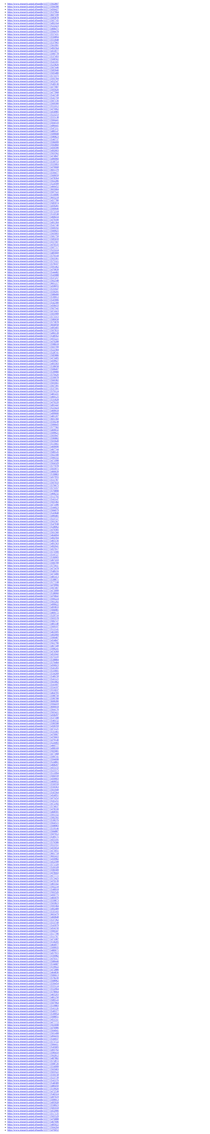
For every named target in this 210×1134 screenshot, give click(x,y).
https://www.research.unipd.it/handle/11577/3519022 (33, 966)
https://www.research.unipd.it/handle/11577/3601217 (33, 283)
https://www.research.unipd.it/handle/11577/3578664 (33, 991)
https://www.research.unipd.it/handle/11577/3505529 (33, 1116)
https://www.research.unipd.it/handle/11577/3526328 (33, 867)
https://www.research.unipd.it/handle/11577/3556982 (33, 955)
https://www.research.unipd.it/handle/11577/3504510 (33, 122)
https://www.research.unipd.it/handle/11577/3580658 (33, 319)
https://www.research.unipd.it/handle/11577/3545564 (33, 792)
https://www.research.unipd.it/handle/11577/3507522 (33, 192)
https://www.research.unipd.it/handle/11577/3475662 (33, 109)
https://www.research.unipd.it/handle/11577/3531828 (33, 399)
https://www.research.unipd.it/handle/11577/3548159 (33, 676)
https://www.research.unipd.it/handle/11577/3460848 (33, 917)
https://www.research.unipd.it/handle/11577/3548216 (33, 571)
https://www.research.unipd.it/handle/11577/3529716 (33, 615)
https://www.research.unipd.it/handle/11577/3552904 (33, 989)
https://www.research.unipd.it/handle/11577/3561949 (33, 789)
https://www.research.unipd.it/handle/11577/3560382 (33, 380)
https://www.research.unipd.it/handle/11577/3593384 (33, 906)
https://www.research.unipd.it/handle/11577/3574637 (33, 806)
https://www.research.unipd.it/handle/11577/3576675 (33, 485)
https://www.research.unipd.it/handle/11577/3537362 (33, 919)
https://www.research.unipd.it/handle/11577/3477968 (33, 92)
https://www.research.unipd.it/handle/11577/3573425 (33, 878)
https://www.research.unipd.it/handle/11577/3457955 (33, 477)
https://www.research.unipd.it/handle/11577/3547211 (33, 128)
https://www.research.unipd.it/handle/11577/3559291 (33, 291)
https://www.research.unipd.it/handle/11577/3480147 (33, 131)
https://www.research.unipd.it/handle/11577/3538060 (33, 593)
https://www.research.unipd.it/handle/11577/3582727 (33, 621)
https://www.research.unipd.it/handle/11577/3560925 (33, 230)
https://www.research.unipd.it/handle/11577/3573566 (33, 551)
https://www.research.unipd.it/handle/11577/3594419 (33, 704)
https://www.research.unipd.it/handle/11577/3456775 (33, 895)
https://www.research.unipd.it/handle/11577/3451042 (33, 654)
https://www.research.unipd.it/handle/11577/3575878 (33, 322)
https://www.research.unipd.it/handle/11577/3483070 (33, 897)
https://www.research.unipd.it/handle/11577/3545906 (33, 300)
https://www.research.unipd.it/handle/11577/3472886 (33, 969)
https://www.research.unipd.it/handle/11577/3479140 (33, 740)
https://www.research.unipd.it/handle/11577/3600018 (33, 706)
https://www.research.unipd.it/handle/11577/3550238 (33, 421)
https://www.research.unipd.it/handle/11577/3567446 (33, 67)
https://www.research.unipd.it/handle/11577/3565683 (33, 1069)
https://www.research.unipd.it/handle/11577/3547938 (33, 524)
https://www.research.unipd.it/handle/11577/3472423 (33, 311)
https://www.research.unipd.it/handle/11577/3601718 (33, 853)
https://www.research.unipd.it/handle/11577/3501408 (33, 1033)
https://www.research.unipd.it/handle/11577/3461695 (33, 632)
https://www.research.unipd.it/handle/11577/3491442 (33, 405)
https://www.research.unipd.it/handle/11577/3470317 (33, 958)
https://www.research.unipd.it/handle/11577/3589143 (33, 1000)
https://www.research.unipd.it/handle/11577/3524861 (33, 762)
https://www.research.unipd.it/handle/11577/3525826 (33, 64)
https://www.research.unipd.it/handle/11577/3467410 (33, 560)
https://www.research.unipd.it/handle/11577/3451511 (33, 1019)
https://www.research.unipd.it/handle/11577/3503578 (33, 618)
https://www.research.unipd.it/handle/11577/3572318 (33, 211)
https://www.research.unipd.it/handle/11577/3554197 (33, 687)
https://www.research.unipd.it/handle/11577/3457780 (33, 200)
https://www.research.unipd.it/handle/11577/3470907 (33, 734)
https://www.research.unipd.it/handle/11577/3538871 (33, 579)
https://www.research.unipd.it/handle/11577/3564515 (33, 823)
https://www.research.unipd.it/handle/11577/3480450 (33, 1085)
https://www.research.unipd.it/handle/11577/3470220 (33, 402)
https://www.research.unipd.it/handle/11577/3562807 (33, 3)
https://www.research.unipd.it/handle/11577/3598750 (33, 695)
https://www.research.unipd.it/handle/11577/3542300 (33, 302)
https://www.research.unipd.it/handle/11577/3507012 (33, 834)
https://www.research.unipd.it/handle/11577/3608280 (33, 701)
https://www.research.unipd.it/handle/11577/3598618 (33, 344)
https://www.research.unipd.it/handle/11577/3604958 (33, 324)
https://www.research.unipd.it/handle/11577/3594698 (33, 759)
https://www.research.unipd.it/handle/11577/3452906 (33, 1110)
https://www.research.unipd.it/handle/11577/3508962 (33, 980)
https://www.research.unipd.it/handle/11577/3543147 (33, 499)
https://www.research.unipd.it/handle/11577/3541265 (33, 668)
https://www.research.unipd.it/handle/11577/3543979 (33, 925)
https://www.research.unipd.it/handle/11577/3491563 (33, 543)
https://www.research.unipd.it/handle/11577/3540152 (33, 720)
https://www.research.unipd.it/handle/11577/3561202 (33, 601)
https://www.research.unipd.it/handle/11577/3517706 (33, 933)
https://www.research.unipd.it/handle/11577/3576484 (33, 662)
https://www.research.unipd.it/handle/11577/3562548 (33, 280)
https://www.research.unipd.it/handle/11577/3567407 (33, 587)
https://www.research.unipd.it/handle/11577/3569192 (33, 228)
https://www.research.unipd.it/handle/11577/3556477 (33, 172)
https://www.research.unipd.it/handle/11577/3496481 (33, 515)
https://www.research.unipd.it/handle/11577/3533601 (33, 670)
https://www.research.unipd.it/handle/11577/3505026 (33, 89)
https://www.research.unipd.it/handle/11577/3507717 (33, 247)
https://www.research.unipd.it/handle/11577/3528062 (33, 526)
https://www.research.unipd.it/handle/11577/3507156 (33, 100)
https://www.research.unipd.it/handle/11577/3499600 (33, 413)
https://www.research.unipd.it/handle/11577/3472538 (33, 1091)
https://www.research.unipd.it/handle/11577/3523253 (33, 114)
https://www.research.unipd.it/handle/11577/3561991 (33, 45)
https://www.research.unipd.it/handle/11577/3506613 (33, 975)
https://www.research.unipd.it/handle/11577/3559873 (33, 900)
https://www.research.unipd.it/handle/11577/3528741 (33, 352)
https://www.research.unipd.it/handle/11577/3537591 (33, 388)
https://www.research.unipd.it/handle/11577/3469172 (33, 612)
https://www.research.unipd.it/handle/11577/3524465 (33, 742)
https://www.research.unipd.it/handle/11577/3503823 (33, 903)
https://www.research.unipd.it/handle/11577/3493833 (33, 607)
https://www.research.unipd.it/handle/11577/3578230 (33, 978)
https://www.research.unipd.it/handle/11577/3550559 (33, 784)
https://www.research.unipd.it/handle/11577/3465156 (33, 540)
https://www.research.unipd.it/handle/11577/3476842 (33, 596)
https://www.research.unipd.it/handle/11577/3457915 (33, 953)
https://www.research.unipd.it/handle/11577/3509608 (33, 134)
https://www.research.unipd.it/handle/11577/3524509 (33, 183)
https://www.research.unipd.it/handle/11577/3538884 (33, 659)
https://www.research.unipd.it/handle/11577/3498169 (33, 748)
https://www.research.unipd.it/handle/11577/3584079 (33, 510)
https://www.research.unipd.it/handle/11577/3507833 (33, 330)
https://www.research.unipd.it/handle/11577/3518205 (33, 942)
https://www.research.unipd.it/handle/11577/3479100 (33, 219)
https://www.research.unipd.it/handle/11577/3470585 (33, 529)
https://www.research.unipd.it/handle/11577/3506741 (33, 756)
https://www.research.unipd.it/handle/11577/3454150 (33, 928)
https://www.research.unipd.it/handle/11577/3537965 (33, 42)
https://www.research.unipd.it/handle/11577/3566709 (33, 562)
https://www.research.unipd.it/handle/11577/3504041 (33, 1030)
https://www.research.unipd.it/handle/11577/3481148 (33, 623)
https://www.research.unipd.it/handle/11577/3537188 (33, 717)
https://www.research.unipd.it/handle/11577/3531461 (33, 731)
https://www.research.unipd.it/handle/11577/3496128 (33, 333)
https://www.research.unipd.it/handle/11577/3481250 (33, 997)
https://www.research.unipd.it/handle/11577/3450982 (33, 859)
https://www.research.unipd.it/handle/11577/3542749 (33, 95)
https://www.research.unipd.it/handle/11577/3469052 (33, 781)
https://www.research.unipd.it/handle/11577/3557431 (33, 34)
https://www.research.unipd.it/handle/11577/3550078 (33, 377)
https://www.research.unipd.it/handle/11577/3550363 (33, 787)
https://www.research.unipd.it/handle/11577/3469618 (33, 410)
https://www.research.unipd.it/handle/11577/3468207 (33, 764)
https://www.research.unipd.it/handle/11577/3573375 (33, 75)
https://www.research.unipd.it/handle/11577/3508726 (33, 1063)
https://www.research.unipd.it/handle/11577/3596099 (33, 142)
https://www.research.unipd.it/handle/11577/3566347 (33, 931)
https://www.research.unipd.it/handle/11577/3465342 (33, 883)
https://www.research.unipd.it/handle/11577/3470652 (33, 1130)
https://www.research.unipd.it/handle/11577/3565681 (33, 751)
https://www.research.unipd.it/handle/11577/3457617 (33, 549)
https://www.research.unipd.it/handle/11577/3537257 (33, 277)
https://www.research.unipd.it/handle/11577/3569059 (33, 175)
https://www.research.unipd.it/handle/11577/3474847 (33, 156)
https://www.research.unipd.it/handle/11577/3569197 (33, 626)
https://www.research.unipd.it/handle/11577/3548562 (33, 336)
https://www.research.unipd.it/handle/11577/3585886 (33, 355)
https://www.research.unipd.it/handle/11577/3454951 (33, 795)
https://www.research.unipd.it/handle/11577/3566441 (33, 120)
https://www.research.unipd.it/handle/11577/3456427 (33, 9)
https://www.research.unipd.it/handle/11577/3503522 (33, 1072)
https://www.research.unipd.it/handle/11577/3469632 (33, 430)
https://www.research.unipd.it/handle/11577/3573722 (33, 1041)
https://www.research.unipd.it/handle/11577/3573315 (33, 316)
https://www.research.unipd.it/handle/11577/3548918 (33, 889)
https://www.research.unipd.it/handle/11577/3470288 (33, 341)
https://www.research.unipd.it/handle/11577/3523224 (33, 250)
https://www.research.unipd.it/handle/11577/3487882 (33, 1058)
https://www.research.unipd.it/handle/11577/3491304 (33, 222)
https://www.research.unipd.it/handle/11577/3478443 (33, 872)
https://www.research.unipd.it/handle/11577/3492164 (33, 23)
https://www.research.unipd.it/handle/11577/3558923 (33, 1105)
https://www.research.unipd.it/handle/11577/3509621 (33, 432)
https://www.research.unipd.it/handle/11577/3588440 (33, 961)
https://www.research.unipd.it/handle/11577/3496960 (33, 158)
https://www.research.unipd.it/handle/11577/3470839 (33, 269)
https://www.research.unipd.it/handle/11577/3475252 (33, 798)
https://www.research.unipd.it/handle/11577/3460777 (33, 745)
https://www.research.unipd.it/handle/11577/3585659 (33, 239)
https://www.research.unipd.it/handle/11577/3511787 (33, 479)
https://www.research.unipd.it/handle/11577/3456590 (33, 147)
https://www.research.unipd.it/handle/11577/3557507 (33, 241)
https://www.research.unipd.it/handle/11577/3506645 (33, 424)
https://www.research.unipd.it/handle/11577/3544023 (33, 507)
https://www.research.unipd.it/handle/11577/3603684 (33, 189)
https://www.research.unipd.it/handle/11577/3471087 (33, 939)
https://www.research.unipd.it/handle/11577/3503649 (33, 441)
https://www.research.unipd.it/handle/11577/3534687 (33, 964)
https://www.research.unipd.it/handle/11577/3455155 (33, 767)
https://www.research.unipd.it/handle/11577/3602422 (33, 856)
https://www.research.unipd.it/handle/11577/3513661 (33, 443)
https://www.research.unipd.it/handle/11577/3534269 (33, 673)
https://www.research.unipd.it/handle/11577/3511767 (33, 936)
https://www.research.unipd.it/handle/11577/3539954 (33, 1014)
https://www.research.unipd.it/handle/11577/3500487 (33, 637)
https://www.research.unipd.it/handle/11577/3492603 (33, 150)
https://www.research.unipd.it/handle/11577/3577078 (33, 466)
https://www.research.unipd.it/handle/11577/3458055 (33, 286)
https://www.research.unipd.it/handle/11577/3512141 (33, 629)
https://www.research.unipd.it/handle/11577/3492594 (33, 538)
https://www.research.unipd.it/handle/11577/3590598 (33, 723)
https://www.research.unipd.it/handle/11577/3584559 (33, 776)
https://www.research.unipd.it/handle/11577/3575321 (33, 261)
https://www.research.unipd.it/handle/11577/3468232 (33, 493)
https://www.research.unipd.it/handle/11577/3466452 (33, 186)
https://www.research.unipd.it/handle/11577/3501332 (33, 814)
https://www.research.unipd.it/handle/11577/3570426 (33, 374)
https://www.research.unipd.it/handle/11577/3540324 (33, 1094)
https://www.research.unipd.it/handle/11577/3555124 (33, 986)
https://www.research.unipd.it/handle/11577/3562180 (33, 455)
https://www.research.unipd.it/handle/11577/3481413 (33, 576)
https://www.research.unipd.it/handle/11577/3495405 (33, 327)
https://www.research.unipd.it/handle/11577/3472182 (33, 803)
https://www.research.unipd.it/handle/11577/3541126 (33, 1008)
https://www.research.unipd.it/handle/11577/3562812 (33, 1055)
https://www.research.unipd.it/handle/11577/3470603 (33, 737)
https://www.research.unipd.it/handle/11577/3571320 (33, 864)
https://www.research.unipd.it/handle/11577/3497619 (33, 1097)
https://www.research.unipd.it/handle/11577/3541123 (33, 679)
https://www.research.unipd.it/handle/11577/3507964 (33, 1002)
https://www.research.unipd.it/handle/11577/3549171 (33, 836)
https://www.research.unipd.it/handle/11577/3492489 (33, 908)
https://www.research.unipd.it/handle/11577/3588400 (33, 294)
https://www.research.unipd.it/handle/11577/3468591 (33, 812)
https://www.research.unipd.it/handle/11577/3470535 (33, 244)
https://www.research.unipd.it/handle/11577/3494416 (33, 1036)
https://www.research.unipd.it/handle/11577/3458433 (33, 305)
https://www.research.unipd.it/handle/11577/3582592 (33, 817)
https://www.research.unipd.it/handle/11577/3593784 (33, 78)
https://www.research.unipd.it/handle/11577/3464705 (33, 693)
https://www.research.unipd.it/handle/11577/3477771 (33, 875)
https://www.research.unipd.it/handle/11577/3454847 (33, 640)
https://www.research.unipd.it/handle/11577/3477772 (33, 1022)
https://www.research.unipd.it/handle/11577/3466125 (33, 396)
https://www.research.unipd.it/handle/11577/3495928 (33, 1102)
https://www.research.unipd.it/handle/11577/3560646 (33, 208)
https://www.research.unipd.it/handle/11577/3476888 (33, 1119)
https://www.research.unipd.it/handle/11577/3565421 (33, 712)
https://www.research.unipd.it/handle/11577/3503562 (33, 153)
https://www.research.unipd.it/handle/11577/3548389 (33, 1083)
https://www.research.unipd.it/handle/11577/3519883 (33, 1005)
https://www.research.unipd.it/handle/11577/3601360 (33, 419)
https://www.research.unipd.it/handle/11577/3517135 (33, 1113)
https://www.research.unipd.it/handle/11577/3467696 (33, 1121)
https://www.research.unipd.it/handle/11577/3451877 (33, 51)
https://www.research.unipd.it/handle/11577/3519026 (33, 1088)
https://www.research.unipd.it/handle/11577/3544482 (33, 272)
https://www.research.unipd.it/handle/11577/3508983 (33, 825)
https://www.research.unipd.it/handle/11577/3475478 (33, 568)
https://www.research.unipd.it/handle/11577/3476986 (33, 1027)
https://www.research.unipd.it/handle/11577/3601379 (33, 170)
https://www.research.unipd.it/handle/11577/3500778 (33, 53)
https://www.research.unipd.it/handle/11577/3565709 (33, 347)
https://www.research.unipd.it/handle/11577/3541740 (33, 225)
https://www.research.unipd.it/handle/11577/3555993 (33, 164)
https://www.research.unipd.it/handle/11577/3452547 (33, 81)
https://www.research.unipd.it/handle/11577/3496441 (33, 125)
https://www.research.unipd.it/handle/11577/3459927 (33, 360)
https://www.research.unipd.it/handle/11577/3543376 (33, 1080)
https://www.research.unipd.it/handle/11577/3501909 (33, 313)
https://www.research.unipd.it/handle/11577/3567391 (33, 385)
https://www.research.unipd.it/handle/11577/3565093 (33, 233)
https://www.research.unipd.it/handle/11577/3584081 (33, 610)
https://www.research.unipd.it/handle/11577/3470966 (33, 585)
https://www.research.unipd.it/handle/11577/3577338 (33, 582)
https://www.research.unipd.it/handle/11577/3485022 (33, 1124)
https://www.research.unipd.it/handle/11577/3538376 (33, 820)
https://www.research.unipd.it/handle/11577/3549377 (33, 1011)
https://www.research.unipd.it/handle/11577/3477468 (33, 753)
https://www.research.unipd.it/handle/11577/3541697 (33, 684)
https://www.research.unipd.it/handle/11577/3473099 (33, 590)
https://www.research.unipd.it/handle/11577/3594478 (33, 31)
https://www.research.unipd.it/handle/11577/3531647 (33, 288)
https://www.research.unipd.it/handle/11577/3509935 (33, 947)
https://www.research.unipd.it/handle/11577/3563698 (33, 1025)
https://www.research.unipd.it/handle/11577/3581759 (33, 236)
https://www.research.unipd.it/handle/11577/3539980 (33, 372)
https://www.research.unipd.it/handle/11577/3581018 (33, 1108)
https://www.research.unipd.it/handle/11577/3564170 (33, 709)
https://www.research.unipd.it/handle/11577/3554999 (33, 1066)
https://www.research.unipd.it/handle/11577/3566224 (33, 598)
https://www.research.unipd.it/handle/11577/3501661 (33, 383)
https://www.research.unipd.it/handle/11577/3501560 (33, 532)
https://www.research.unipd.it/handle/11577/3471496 (33, 504)
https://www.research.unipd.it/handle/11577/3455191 (33, 839)
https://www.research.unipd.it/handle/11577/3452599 (33, 861)
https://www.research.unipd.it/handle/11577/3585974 (33, 203)
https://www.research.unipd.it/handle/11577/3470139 (33, 881)
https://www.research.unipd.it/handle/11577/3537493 (33, 56)
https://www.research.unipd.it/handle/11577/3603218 (33, 197)
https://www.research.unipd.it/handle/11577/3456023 (33, 665)
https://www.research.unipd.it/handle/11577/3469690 (33, 446)
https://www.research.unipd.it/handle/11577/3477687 (33, 86)
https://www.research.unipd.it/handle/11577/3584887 (33, 831)
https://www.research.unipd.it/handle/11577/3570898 (33, 491)
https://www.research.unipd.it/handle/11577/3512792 (33, 496)
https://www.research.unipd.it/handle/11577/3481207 (33, 416)
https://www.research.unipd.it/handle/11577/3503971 (33, 468)
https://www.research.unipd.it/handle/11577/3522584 (33, 349)
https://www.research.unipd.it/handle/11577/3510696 (33, 194)
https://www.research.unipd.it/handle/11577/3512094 (33, 773)
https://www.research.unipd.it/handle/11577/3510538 (33, 214)
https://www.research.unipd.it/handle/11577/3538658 (33, 366)
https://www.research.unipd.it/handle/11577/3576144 (33, 255)
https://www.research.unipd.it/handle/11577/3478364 (33, 178)
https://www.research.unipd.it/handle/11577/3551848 (33, 39)
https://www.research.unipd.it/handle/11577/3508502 (33, 59)
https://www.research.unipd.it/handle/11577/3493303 (33, 363)
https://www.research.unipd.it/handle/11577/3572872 (33, 1061)
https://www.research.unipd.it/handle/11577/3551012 (33, 106)
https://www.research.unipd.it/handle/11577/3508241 (33, 648)
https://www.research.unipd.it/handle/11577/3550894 (33, 37)
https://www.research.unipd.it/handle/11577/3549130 (33, 84)
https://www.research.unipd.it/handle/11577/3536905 (33, 557)
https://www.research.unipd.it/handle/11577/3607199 (33, 15)
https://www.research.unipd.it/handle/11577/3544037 (33, 1038)
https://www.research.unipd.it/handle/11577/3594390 (33, 6)
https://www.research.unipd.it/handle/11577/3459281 (33, 205)
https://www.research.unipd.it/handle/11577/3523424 (33, 407)
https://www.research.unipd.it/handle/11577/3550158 (33, 1074)
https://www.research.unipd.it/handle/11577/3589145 (33, 452)
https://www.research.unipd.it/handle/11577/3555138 (33, 117)
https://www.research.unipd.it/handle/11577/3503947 (33, 435)
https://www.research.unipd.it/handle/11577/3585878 (33, 17)
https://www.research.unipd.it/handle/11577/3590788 (33, 698)
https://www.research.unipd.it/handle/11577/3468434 (33, 217)
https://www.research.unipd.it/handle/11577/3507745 (33, 20)
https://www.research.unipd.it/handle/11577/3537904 (33, 12)
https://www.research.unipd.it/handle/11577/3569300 (33, 103)
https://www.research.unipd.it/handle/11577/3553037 (33, 690)
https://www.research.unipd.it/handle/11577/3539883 (33, 474)
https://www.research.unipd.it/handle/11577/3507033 (33, 482)
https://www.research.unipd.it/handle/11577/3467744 (33, 449)
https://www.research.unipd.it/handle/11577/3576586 (33, 842)
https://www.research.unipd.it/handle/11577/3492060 (33, 634)
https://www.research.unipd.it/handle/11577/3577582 (33, 427)
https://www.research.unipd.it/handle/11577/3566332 (33, 457)
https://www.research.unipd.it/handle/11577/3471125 (33, 729)
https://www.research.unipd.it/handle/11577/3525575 (33, 770)
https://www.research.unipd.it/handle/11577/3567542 (33, 308)
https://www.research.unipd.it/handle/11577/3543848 (33, 513)
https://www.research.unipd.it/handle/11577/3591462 (33, 266)
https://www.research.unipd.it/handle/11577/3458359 (33, 726)
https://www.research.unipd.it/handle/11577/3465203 (33, 994)
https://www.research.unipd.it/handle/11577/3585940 (33, 70)
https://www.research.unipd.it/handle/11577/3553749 (33, 922)
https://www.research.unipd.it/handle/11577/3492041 (33, 546)
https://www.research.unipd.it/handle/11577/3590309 (33, 870)
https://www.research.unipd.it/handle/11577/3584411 (33, 1044)
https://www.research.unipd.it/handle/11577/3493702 (33, 1050)
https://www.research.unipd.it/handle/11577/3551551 (33, 845)
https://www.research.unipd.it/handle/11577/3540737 (33, 139)
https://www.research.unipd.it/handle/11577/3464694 (33, 535)
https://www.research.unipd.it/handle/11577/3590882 (33, 438)
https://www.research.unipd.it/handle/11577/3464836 (33, 972)
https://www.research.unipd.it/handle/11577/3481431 (33, 394)
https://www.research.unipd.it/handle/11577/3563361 (33, 258)
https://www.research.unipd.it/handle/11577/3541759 (33, 98)
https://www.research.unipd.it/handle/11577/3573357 (33, 488)
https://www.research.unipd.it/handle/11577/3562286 (33, 181)
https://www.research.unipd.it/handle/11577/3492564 (33, 48)
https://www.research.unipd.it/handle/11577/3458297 (33, 715)
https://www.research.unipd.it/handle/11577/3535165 (33, 911)
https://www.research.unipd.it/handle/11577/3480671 (33, 950)
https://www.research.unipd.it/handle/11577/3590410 (33, 1052)
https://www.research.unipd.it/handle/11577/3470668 (33, 167)
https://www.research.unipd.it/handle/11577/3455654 (33, 848)
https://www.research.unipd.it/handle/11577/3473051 (33, 850)
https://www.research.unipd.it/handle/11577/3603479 (33, 914)
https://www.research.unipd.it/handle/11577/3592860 (33, 145)
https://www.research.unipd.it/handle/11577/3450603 (33, 778)
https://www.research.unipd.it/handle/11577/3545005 (33, 1047)
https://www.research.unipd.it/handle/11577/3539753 (33, 161)
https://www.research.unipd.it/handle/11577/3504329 (33, 463)
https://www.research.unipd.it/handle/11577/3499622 (33, 604)
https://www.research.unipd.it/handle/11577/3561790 (33, 643)
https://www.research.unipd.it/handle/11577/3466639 (33, 471)
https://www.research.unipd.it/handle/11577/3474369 (33, 651)
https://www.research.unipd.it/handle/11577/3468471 (33, 28)
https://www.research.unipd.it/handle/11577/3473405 (33, 358)
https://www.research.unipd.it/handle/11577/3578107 (33, 264)
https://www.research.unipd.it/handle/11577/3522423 (33, 26)
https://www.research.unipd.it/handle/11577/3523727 (33, 518)
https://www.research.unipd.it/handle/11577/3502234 (33, 886)
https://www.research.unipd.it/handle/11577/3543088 (33, 275)
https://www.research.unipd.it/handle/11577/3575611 (33, 565)
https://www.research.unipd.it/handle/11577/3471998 (33, 460)
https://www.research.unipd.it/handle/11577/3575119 (33, 657)
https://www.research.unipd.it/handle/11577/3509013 (33, 1099)
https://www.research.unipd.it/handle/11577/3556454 (33, 983)
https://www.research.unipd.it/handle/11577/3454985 (33, 111)
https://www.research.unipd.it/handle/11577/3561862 (33, 681)
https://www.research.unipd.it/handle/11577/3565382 (33, 502)
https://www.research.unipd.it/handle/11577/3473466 (33, 574)
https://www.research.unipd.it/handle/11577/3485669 (33, 253)
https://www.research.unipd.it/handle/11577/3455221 (33, 338)
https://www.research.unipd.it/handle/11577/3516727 (33, 554)
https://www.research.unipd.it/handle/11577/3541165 (33, 62)
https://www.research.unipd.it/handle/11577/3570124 (33, 391)
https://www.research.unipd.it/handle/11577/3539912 (33, 297)
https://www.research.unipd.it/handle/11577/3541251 (33, 800)
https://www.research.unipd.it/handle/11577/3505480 (33, 73)
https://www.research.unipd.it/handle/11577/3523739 (33, 1077)
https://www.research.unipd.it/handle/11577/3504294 (33, 1127)
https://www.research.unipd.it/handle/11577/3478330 (33, 809)
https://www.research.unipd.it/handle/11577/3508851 (33, 1016)
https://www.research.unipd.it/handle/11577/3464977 (33, 944)
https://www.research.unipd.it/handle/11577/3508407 (33, 369)
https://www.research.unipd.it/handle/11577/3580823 (33, 136)
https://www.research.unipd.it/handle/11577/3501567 (33, 521)
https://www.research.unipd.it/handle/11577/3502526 (33, 892)
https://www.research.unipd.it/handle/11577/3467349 (33, 645)
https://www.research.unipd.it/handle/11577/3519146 (33, 828)
